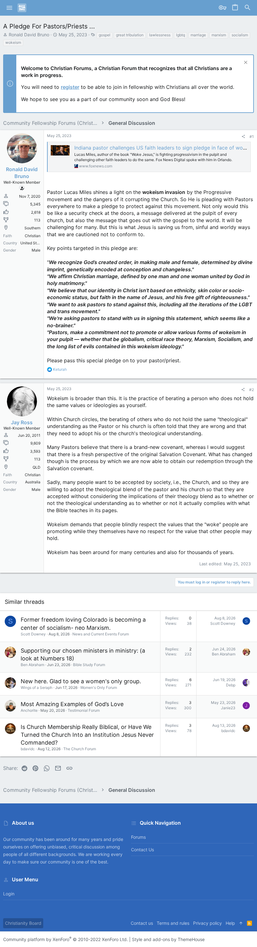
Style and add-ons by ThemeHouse (168, 939)
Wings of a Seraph (36, 687)
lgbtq (180, 35)
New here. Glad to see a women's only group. (81, 681)
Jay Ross (22, 422)
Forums (138, 837)
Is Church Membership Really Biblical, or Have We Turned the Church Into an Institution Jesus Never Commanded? (87, 735)
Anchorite (29, 710)
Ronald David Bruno (29, 34)
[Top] (241, 923)
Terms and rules (173, 923)
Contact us (142, 849)
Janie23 (228, 707)
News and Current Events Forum (100, 634)
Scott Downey (33, 634)
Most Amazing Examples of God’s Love (72, 704)
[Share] (243, 137)
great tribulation (130, 35)
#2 (251, 389)
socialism (240, 35)
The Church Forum (79, 748)
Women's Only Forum (98, 687)
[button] (9, 7)
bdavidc (28, 748)
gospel (104, 35)
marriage (198, 35)
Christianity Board (23, 923)
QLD (36, 467)
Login (8, 893)
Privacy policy (207, 923)
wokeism (13, 42)
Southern (32, 228)
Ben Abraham (32, 664)
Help (230, 923)
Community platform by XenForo (65, 939)
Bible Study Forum (89, 664)
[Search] (247, 7)
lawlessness (159, 35)
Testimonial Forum (84, 710)
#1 (251, 136)
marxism (219, 35)
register (70, 87)
